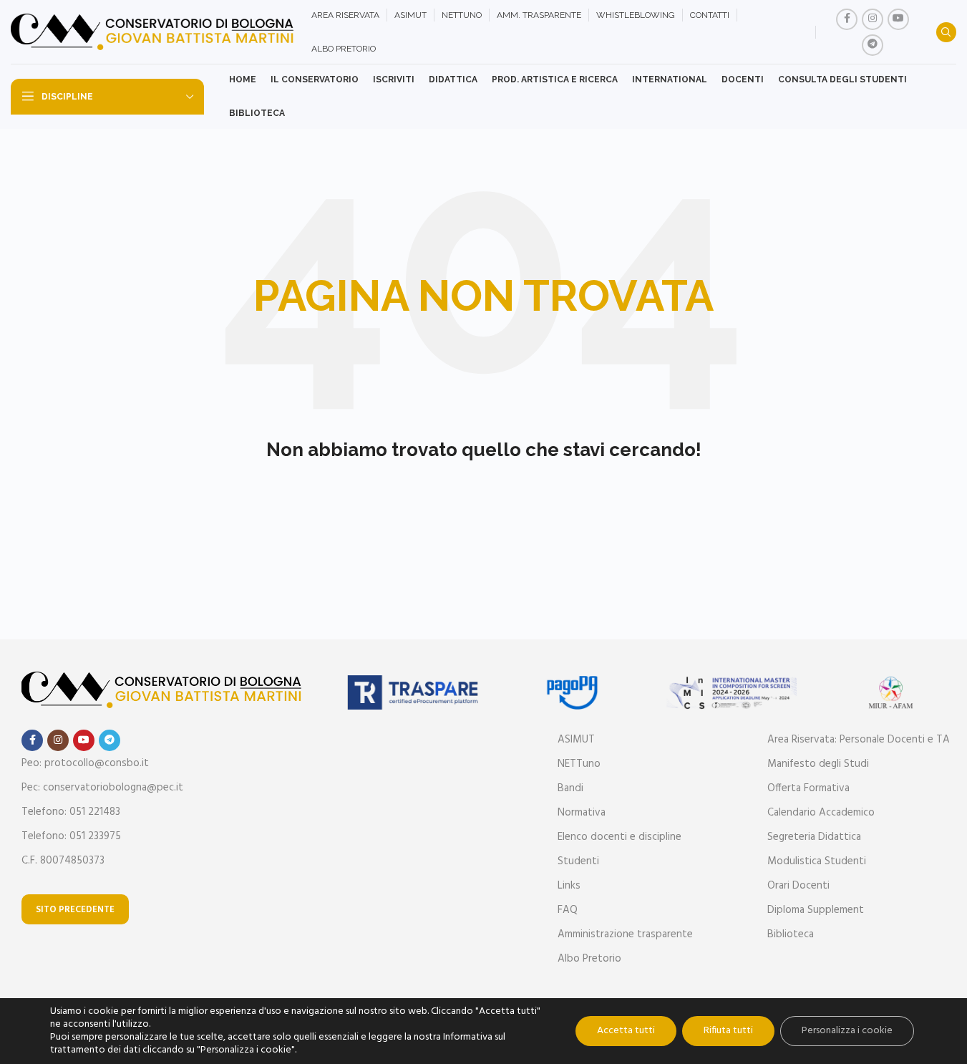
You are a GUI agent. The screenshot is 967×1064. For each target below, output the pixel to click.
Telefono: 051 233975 (71, 836)
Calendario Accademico (821, 812)
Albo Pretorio (589, 958)
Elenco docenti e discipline (619, 837)
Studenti (578, 861)
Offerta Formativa (808, 788)
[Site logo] (154, 32)
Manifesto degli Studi (818, 764)
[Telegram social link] (872, 45)
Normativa (582, 812)
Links (569, 885)
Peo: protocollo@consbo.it (85, 763)
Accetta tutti (626, 1030)
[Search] (946, 32)
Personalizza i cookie (847, 1030)
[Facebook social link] (846, 19)
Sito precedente (75, 909)
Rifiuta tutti (728, 1030)
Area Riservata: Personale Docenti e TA (858, 739)
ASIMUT (576, 739)
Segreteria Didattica (814, 837)
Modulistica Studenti (816, 861)
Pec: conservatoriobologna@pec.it (102, 787)
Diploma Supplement (815, 910)
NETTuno (579, 764)
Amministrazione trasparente (625, 934)
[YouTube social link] (898, 19)
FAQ (568, 910)
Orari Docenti (798, 885)
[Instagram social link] (872, 19)
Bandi (570, 788)
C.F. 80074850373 (63, 860)
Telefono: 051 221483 (70, 812)
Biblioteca (790, 934)
